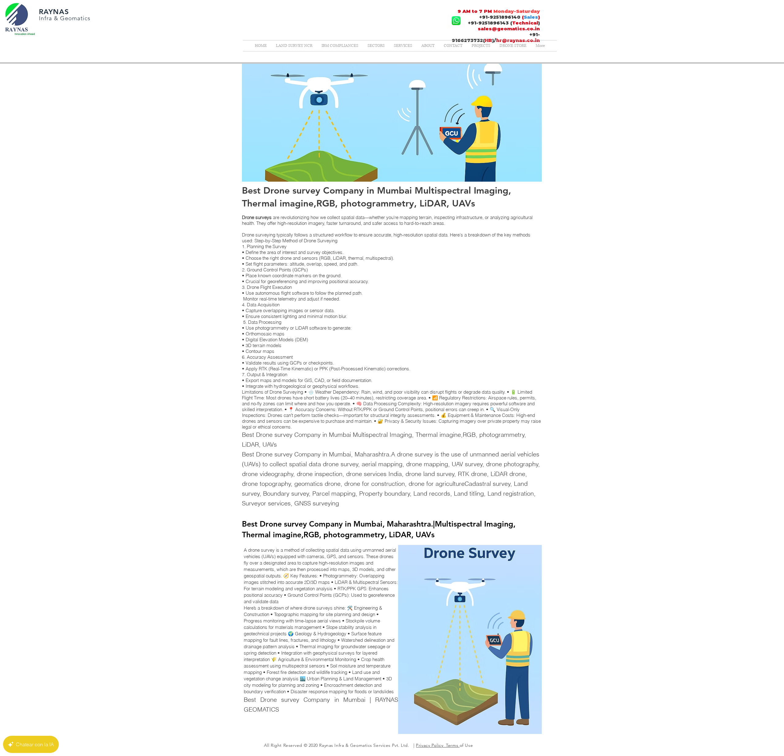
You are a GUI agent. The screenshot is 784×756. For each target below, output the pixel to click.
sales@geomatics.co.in (509, 29)
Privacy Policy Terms (437, 745)
